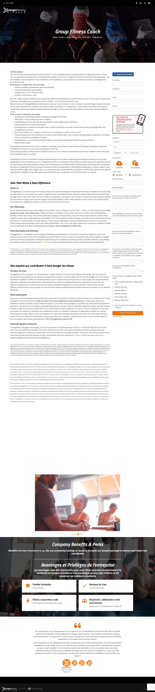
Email (114, 97)
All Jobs (10, 3)
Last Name (116, 89)
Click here (47, 242)
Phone (114, 106)
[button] (72, 534)
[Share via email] (149, 3)
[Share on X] (145, 3)
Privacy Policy (127, 130)
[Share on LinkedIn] (140, 3)
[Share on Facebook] (136, 3)
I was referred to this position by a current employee (128, 306)
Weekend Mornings (121, 297)
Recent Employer (118, 188)
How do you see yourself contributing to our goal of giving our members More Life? (126, 197)
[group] (77, 502)
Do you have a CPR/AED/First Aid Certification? (123, 267)
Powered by (23, 689)
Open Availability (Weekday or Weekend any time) (129, 283)
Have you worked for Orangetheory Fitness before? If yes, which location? (126, 232)
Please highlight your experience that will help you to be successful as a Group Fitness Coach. (127, 215)
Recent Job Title (117, 179)
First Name (116, 80)
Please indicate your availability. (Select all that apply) (127, 277)
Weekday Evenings (121, 294)
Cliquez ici (79, 335)
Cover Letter (116, 171)
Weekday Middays (121, 290)
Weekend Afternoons (121, 300)
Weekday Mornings (121, 287)
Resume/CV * (116, 158)
